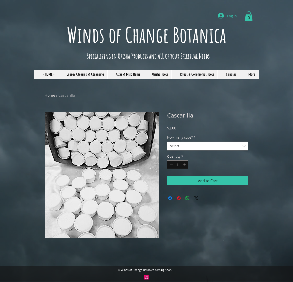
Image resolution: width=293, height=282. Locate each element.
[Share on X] (196, 198)
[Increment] (184, 165)
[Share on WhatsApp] (187, 198)
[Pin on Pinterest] (179, 198)
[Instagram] (146, 277)
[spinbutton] (178, 165)
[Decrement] (171, 165)
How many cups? (181, 137)
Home (50, 95)
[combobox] (207, 146)
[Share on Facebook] (170, 198)
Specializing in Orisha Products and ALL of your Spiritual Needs (148, 56)
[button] (249, 16)
